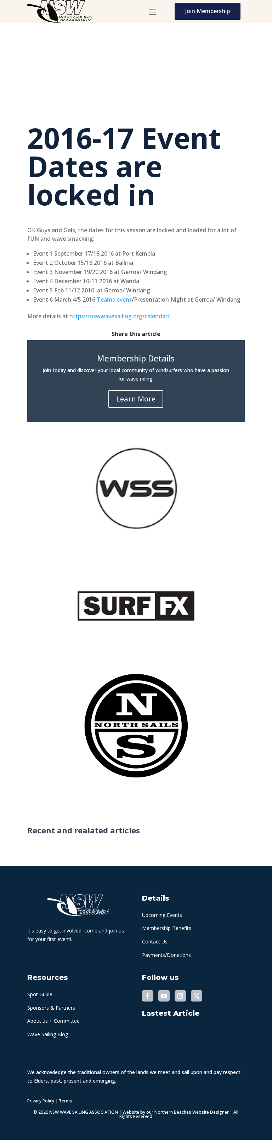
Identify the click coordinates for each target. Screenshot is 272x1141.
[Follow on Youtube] (164, 996)
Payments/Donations (166, 955)
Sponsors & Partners (51, 1007)
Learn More (135, 399)
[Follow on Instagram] (180, 996)
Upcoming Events (162, 915)
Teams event (114, 299)
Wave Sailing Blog (47, 1034)
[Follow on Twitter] (196, 996)
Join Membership (207, 11)
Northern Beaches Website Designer (192, 1112)
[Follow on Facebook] (147, 996)
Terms (65, 1101)
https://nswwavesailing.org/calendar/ (119, 316)
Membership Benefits (166, 928)
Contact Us (155, 941)
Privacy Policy (40, 1101)
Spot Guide (39, 994)
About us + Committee (53, 1020)
